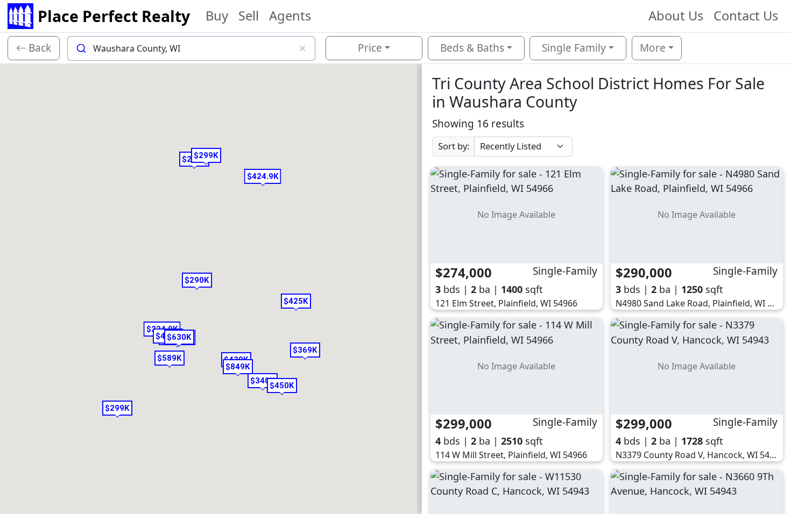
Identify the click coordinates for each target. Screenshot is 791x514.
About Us (675, 15)
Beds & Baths (472, 48)
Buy (217, 15)
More (653, 48)
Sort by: (453, 146)
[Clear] (303, 48)
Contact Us (746, 15)
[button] (197, 280)
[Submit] (80, 48)
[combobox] (191, 48)
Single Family (574, 48)
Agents (290, 15)
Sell (248, 15)
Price (370, 48)
